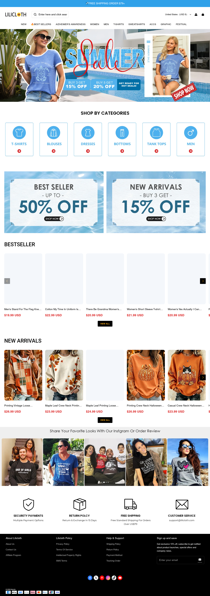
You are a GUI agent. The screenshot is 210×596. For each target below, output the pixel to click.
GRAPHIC (166, 24)
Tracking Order (113, 560)
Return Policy (112, 549)
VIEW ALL (105, 324)
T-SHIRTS (118, 24)
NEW (23, 24)
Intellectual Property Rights (68, 555)
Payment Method (114, 555)
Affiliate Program (13, 555)
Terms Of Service (64, 549)
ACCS (153, 24)
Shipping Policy (113, 544)
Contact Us (11, 549)
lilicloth (13, 589)
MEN (106, 24)
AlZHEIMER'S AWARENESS (71, 24)
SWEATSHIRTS (136, 24)
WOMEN (94, 24)
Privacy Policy (62, 544)
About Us (10, 544)
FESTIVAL (181, 24)
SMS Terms (61, 560)
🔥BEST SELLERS (41, 24)
